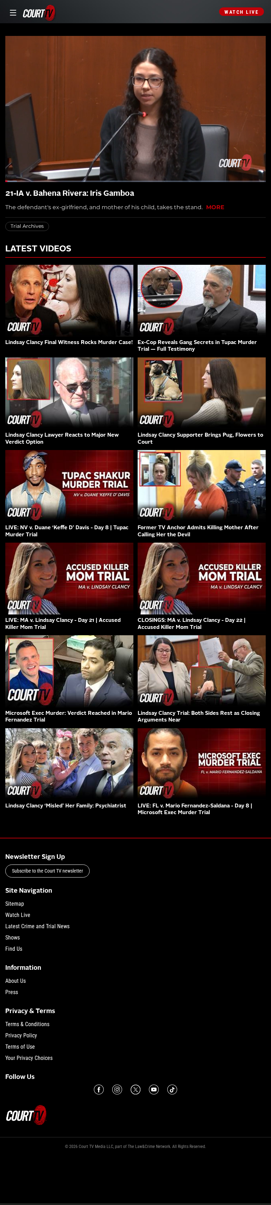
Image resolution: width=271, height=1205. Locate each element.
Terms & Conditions (27, 1024)
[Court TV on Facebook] (99, 1089)
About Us (15, 981)
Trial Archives (27, 226)
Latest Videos (38, 249)
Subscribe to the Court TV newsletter (47, 871)
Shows (12, 937)
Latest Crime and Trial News (37, 926)
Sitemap (14, 903)
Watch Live (241, 12)
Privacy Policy (21, 1035)
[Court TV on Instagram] (117, 1089)
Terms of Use (20, 1046)
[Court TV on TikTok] (172, 1089)
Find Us (13, 948)
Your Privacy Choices (29, 1058)
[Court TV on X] (135, 1089)
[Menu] (12, 12)
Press (11, 992)
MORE (215, 207)
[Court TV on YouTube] (154, 1089)
